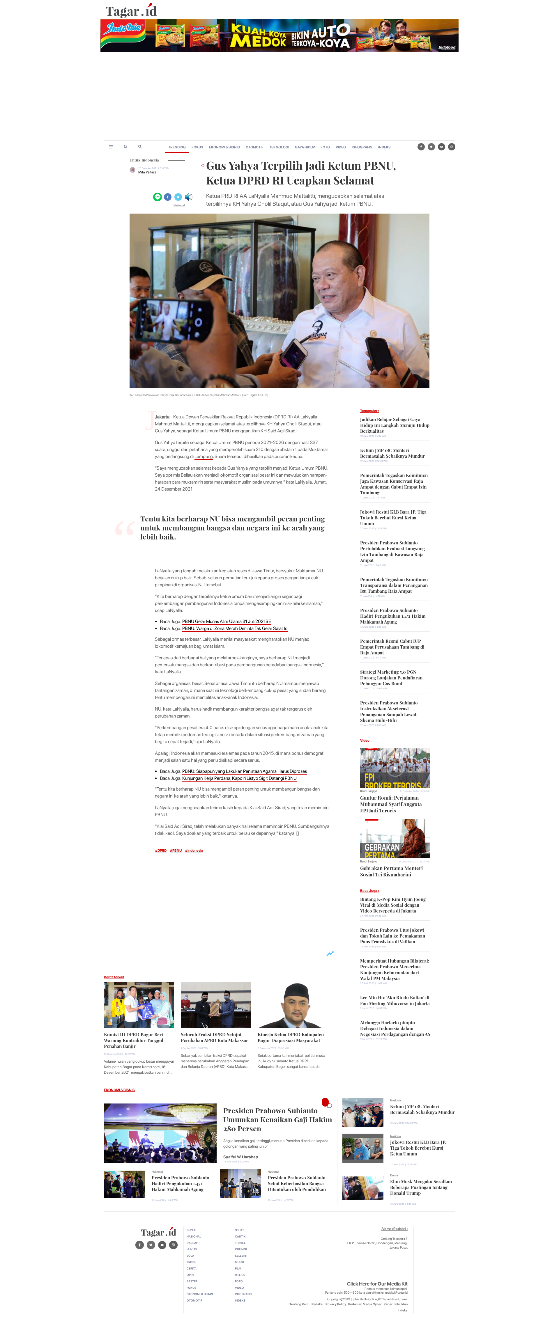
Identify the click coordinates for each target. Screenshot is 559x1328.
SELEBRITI (242, 1255)
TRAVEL (240, 1242)
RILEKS (240, 1274)
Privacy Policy (336, 1304)
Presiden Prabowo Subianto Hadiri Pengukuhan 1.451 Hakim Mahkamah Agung (393, 615)
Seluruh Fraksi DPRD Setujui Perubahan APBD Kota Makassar (214, 1037)
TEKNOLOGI (279, 147)
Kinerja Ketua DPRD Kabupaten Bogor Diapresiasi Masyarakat (291, 1037)
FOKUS (197, 147)
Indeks (403, 1310)
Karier (388, 1304)
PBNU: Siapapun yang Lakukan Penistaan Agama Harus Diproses (244, 771)
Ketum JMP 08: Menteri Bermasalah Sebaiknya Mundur (392, 452)
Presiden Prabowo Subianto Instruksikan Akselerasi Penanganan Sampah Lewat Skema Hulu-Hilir (389, 710)
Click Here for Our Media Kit (377, 1284)
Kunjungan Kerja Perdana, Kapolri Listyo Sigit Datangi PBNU (239, 778)
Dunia (394, 1175)
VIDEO (341, 147)
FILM (238, 1268)
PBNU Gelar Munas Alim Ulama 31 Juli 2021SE (226, 621)
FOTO (325, 147)
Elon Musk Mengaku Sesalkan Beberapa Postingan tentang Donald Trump (421, 1186)
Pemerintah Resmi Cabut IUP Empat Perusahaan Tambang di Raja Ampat (392, 646)
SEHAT (239, 1230)
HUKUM (192, 1249)
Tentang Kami (299, 1304)
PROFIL (191, 1262)
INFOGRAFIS (362, 147)
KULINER (241, 1249)
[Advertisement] (279, 97)
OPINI (190, 1274)
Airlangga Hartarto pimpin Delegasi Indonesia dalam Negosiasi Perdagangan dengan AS (395, 1027)
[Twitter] (431, 146)
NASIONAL (194, 1236)
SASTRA (192, 1281)
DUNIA (191, 1230)
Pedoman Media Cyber (365, 1304)
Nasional (179, 205)
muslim (245, 482)
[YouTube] (441, 146)
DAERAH (192, 1242)
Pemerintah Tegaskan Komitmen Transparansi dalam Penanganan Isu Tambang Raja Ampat (394, 584)
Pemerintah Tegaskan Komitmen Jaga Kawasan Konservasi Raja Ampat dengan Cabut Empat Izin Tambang (394, 483)
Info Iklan (401, 1304)
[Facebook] (421, 146)
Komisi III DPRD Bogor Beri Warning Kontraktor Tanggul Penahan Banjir (133, 1039)
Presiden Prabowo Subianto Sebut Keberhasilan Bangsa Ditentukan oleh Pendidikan (297, 1183)
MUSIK (239, 1262)
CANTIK (240, 1236)
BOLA (190, 1255)
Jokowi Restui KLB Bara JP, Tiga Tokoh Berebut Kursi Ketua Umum (393, 517)
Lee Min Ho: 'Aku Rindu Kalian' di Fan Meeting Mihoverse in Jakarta (395, 1000)
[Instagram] (451, 146)
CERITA (192, 1268)
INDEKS (384, 147)
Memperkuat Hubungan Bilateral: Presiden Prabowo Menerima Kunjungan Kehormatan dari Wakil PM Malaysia (394, 969)
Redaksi (317, 1304)
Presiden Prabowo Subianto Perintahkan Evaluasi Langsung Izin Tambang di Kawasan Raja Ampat (392, 550)
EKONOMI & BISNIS (224, 147)
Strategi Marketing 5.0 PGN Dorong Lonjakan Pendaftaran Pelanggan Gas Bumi (391, 677)
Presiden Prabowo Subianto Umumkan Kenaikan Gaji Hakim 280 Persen (277, 1118)
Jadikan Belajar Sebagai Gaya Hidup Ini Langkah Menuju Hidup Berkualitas (394, 424)
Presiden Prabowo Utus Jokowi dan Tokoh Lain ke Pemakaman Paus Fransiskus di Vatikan (392, 935)
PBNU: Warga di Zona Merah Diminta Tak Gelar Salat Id (235, 628)
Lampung (203, 456)
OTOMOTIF (254, 147)
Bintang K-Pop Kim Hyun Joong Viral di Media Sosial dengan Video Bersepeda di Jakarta (393, 904)
